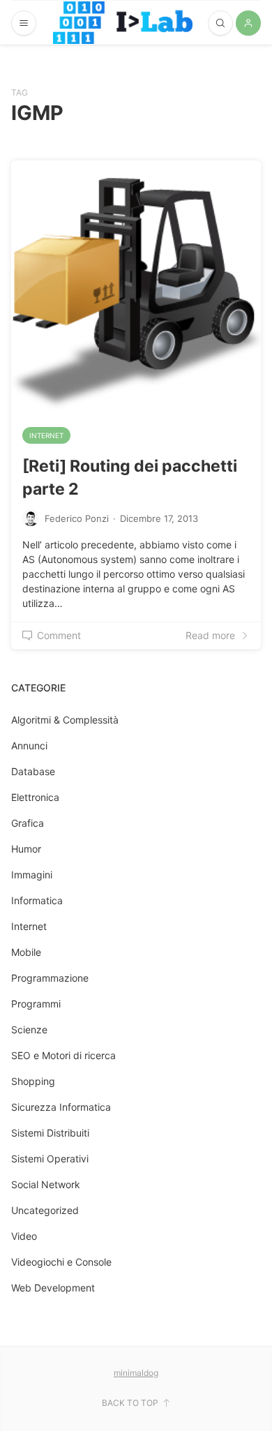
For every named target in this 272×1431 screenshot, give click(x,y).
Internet (46, 435)
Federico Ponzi (77, 518)
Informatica (37, 900)
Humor (26, 849)
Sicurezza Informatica (61, 1107)
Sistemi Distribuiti (50, 1133)
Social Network (45, 1184)
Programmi (36, 1004)
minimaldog (136, 1373)
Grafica (27, 823)
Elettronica (35, 797)
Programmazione (50, 978)
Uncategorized (45, 1210)
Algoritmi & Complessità (65, 720)
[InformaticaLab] (122, 22)
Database (33, 771)
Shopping (33, 1081)
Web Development (53, 1288)
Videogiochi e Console (61, 1262)
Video (24, 1236)
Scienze (29, 1029)
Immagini (31, 875)
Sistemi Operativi (50, 1158)
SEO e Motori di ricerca (63, 1055)
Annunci (29, 745)
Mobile (26, 952)
